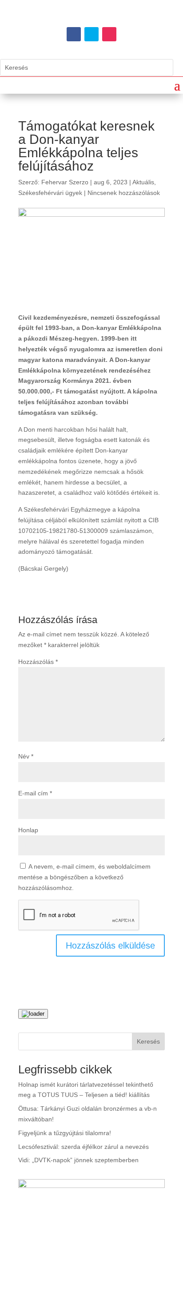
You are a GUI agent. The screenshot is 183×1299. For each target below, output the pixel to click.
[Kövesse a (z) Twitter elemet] (91, 34)
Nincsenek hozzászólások (124, 192)
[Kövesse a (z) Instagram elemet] (109, 34)
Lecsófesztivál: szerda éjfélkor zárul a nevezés (83, 1146)
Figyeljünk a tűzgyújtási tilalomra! (64, 1132)
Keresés (148, 1041)
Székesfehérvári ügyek (50, 192)
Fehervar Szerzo (64, 182)
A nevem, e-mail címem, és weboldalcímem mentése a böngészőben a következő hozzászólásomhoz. (84, 877)
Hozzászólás (38, 661)
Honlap (28, 830)
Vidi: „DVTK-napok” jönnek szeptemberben (78, 1160)
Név (25, 756)
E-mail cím (35, 793)
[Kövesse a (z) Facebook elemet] (74, 34)
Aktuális (143, 182)
